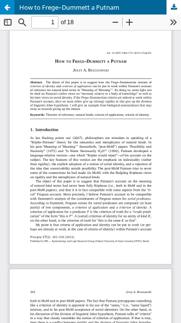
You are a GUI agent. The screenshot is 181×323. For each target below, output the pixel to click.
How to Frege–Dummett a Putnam (69, 7)
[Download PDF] (174, 7)
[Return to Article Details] (7, 7)
